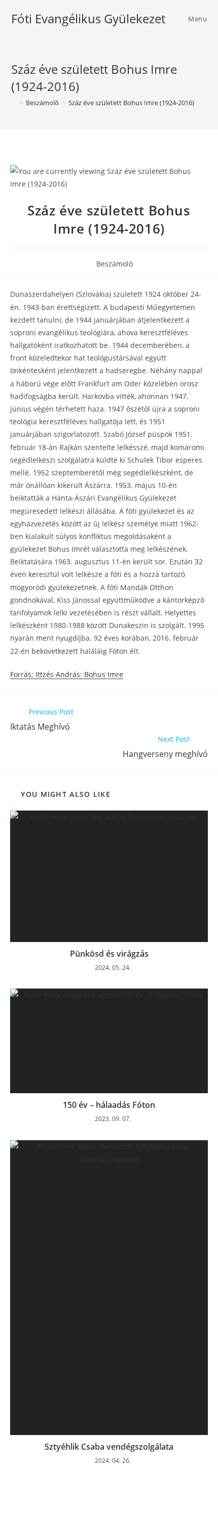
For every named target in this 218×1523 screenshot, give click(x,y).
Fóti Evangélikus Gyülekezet (88, 18)
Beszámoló (114, 263)
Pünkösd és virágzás (109, 953)
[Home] (13, 102)
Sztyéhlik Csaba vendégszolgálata (109, 1446)
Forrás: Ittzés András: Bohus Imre (66, 674)
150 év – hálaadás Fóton (109, 1104)
